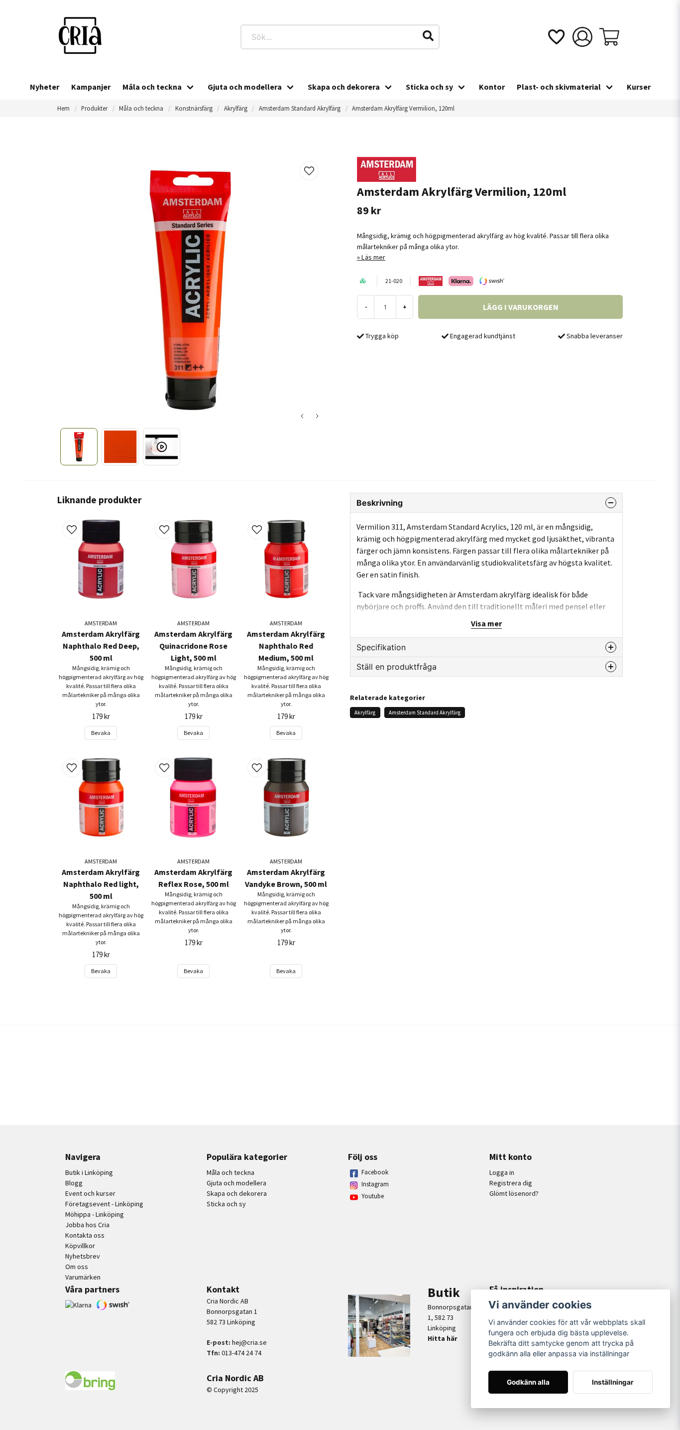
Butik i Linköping (89, 1172)
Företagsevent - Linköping (104, 1203)
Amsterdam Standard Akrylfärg (299, 108)
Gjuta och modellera (245, 87)
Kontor (492, 87)
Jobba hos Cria (87, 1224)
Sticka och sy (429, 87)
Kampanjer (91, 87)
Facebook (374, 1172)
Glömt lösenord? (514, 1193)
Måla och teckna (152, 87)
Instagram (375, 1184)
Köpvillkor (80, 1245)
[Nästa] (317, 416)
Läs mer (373, 257)
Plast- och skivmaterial (559, 87)
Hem (63, 108)
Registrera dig (510, 1182)
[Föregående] (302, 416)
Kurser (639, 87)
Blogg (74, 1182)
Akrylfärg (235, 108)
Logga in (501, 1172)
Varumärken (83, 1277)
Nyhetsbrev (82, 1256)
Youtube (372, 1196)
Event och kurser (90, 1193)
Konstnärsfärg (194, 108)
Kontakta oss (85, 1235)
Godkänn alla (528, 1382)
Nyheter (44, 87)
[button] (428, 35)
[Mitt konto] (582, 37)
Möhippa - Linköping (94, 1214)
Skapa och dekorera (344, 87)
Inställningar (613, 1382)
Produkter (94, 108)
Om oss (76, 1266)
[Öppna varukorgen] (609, 37)
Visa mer (486, 623)
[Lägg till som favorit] (555, 37)
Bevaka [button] (101, 732)
